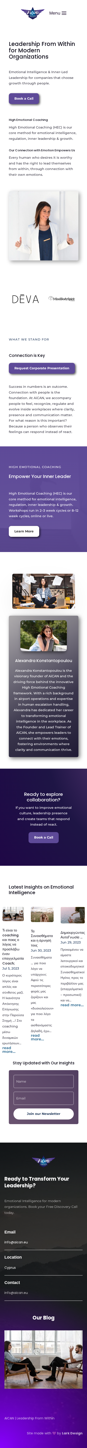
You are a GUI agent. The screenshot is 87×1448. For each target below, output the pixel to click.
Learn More (24, 531)
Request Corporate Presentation (41, 368)
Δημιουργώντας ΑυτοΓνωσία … (73, 935)
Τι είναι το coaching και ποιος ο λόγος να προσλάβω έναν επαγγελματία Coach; (13, 946)
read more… (9, 1050)
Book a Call (23, 98)
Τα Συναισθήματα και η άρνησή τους (42, 938)
